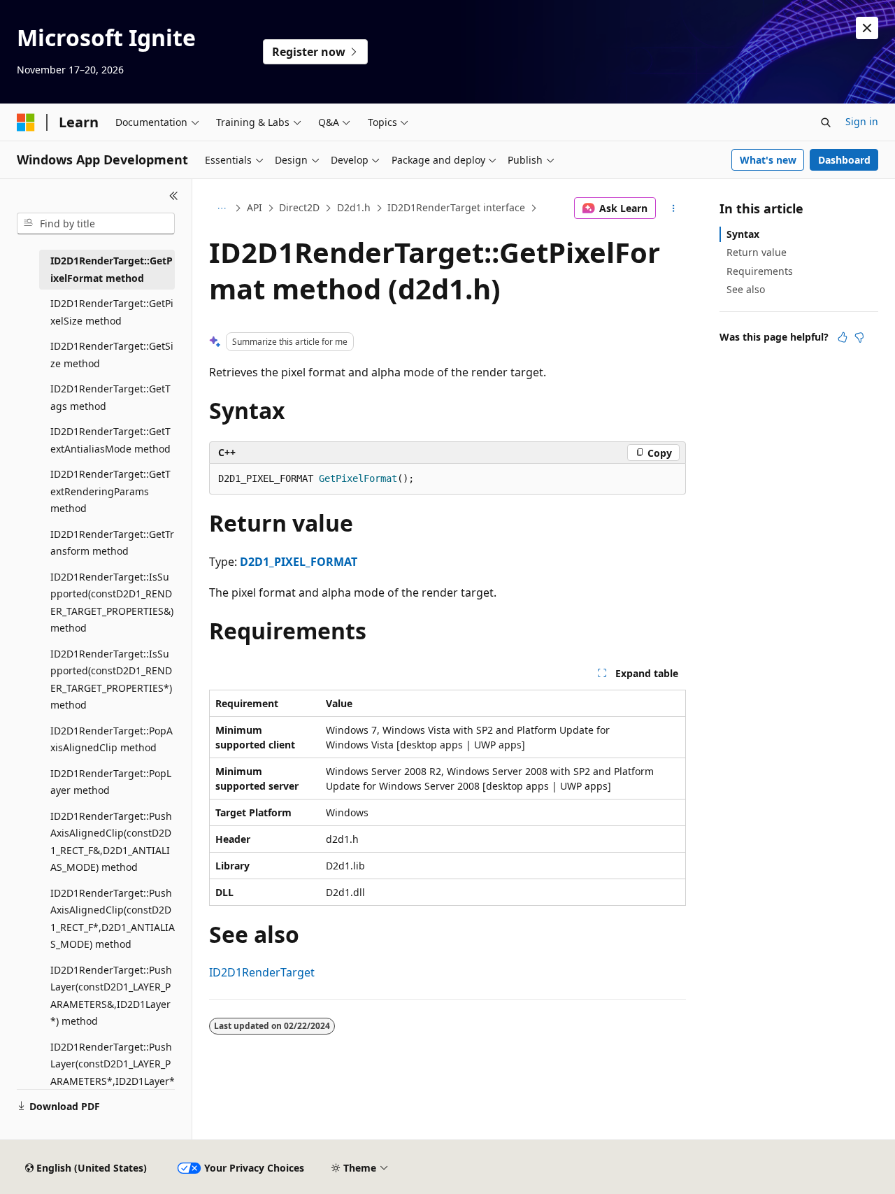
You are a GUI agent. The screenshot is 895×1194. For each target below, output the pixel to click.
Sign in (861, 121)
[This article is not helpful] (859, 337)
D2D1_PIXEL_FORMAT (298, 561)
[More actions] (673, 208)
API (254, 207)
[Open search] (826, 122)
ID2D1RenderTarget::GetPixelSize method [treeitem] (111, 312)
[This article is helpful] (842, 337)
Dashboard (844, 159)
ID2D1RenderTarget (262, 972)
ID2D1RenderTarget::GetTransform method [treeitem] (112, 542)
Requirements (759, 271)
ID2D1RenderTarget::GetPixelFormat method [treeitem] (111, 269)
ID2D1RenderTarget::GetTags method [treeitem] (110, 397)
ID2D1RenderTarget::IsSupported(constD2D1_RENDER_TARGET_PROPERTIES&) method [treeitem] (111, 602)
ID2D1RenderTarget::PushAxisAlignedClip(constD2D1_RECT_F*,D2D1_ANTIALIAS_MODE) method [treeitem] (112, 918)
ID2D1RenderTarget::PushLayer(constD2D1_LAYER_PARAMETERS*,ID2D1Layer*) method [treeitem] (112, 1072)
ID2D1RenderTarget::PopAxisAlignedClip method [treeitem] (111, 739)
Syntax (742, 234)
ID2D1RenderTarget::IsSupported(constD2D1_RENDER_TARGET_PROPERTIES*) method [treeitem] (111, 679)
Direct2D (299, 207)
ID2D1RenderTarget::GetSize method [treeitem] (111, 354)
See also (745, 289)
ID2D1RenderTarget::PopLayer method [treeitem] (110, 782)
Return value (756, 252)
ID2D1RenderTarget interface (456, 207)
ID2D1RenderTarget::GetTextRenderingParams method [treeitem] (110, 491)
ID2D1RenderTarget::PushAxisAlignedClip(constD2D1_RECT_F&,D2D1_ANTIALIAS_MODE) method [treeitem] (111, 841)
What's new (768, 159)
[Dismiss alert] (867, 28)
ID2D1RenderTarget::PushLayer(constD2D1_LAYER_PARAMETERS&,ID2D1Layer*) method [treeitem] (111, 995)
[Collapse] (174, 196)
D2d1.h (354, 207)
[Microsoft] (26, 122)
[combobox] (96, 224)
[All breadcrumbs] (221, 208)
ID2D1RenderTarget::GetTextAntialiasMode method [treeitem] (110, 440)
